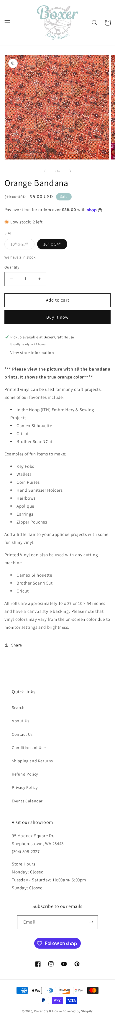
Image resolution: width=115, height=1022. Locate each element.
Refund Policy (25, 774)
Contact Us (22, 734)
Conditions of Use (29, 747)
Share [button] (16, 645)
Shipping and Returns (32, 760)
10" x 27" (22, 245)
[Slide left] (44, 170)
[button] (7, 22)
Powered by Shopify (78, 1011)
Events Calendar (27, 801)
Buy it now (57, 317)
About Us (20, 720)
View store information (32, 352)
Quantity (11, 267)
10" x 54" (52, 244)
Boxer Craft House (48, 1011)
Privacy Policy (24, 787)
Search (18, 707)
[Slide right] (70, 170)
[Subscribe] (91, 922)
